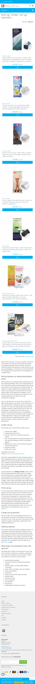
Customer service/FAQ (7, 605)
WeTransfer (8, 454)
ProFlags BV (19, 679)
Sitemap (4, 619)
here (5, 509)
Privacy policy (5, 609)
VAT (3, 615)
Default (30, 22)
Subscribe (23, 662)
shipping (6, 542)
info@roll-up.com (19, 454)
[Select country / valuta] (33, 2)
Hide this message (19, 682)
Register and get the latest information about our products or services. (13, 666)
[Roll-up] (17, 6)
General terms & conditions (8, 607)
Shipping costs (29, 356)
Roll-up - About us (6, 603)
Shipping (4, 617)
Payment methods (6, 613)
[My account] (30, 5)
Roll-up (32, 679)
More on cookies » (29, 682)
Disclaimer (4, 611)
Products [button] (4, 10)
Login (3, 601)
